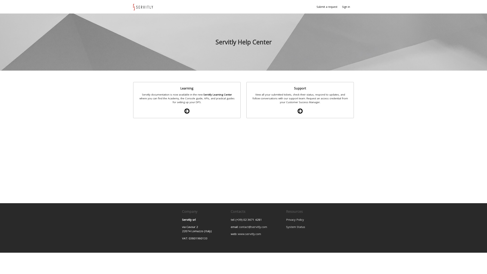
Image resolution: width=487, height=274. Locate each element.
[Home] (143, 6)
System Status (295, 227)
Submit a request (327, 7)
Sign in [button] (346, 7)
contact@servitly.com (253, 227)
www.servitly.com (249, 234)
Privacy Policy (295, 219)
